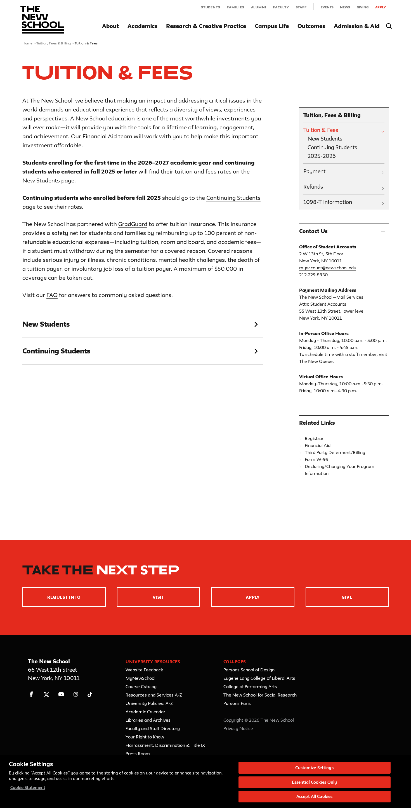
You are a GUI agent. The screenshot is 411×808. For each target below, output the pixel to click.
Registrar (314, 438)
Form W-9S (316, 459)
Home (27, 43)
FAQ (52, 295)
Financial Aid (317, 445)
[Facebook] (31, 694)
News (345, 7)
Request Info (64, 597)
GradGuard (132, 224)
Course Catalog (141, 686)
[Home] (42, 19)
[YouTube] (61, 694)
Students (210, 7)
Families (235, 7)
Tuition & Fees (320, 130)
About (110, 26)
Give (347, 597)
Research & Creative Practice (206, 26)
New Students (41, 180)
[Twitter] (46, 694)
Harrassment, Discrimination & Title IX (165, 745)
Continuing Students (233, 197)
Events (327, 7)
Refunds (313, 187)
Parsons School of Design (249, 669)
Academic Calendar (145, 711)
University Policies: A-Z (149, 703)
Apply (380, 7)
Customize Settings (314, 767)
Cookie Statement (27, 787)
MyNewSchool (140, 678)
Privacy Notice (238, 728)
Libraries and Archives (148, 720)
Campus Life (272, 26)
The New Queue (316, 361)
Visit (158, 597)
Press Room (138, 753)
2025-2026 (322, 156)
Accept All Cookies (314, 796)
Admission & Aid (357, 26)
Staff (301, 7)
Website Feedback (144, 669)
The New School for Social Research (260, 694)
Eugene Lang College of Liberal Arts (259, 678)
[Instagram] (75, 694)
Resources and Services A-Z (154, 694)
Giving (363, 7)
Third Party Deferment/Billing (335, 452)
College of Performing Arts (250, 686)
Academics (142, 26)
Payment (314, 171)
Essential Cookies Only (314, 782)
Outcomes (311, 26)
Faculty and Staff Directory (153, 728)
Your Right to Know (145, 736)
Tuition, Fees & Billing (53, 43)
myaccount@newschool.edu (327, 267)
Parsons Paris (237, 703)
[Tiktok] (90, 694)
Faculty (281, 7)
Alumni (258, 7)
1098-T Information (327, 202)
